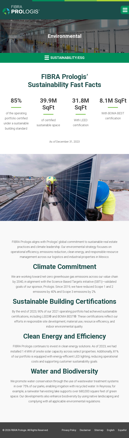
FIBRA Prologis (18, 430)
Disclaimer (85, 430)
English (111, 430)
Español (122, 430)
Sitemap (98, 430)
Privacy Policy (69, 430)
